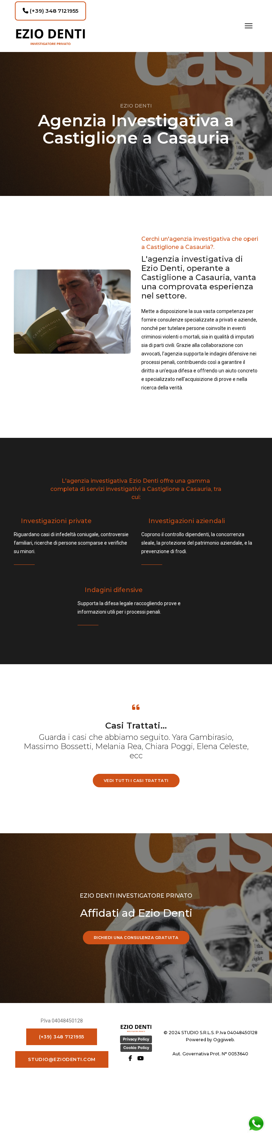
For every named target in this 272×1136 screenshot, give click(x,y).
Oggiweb (223, 1039)
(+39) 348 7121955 (53, 10)
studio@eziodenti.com (62, 1059)
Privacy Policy (136, 1039)
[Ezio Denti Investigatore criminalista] (50, 37)
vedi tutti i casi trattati (136, 780)
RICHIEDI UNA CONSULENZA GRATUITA (136, 937)
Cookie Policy (136, 1047)
